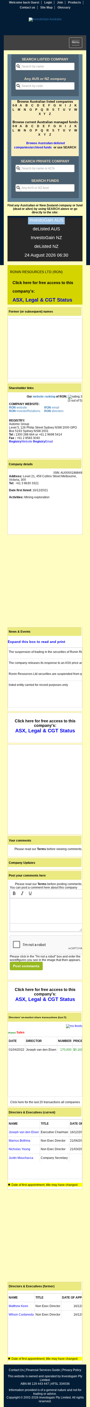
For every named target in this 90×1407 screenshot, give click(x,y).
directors (54, 411)
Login (48, 2)
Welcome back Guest (24, 2)
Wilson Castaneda (21, 1314)
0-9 (14, 105)
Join (60, 2)
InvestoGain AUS (46, 220)
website (18, 407)
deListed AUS (46, 228)
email (51, 407)
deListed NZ (46, 246)
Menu (77, 43)
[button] (14, 894)
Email (43, 441)
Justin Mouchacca (21, 1158)
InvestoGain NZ (46, 237)
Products (74, 2)
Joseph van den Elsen (24, 1132)
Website (20, 441)
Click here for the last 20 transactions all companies (45, 1102)
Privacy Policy (71, 1370)
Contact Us (16, 1370)
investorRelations (24, 411)
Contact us (27, 7)
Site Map (46, 7)
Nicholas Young (19, 1149)
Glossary (64, 7)
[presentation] (14, 893)
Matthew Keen (18, 1306)
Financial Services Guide (43, 1370)
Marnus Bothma (19, 1140)
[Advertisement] (45, 581)
